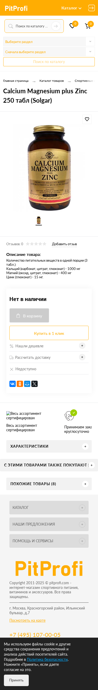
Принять (16, 680)
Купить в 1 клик (49, 333)
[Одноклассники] (20, 384)
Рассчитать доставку (32, 357)
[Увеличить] (49, 168)
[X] (34, 384)
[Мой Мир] (27, 384)
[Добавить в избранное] (87, 119)
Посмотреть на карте (27, 620)
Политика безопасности (47, 659)
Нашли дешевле (29, 346)
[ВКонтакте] (12, 384)
